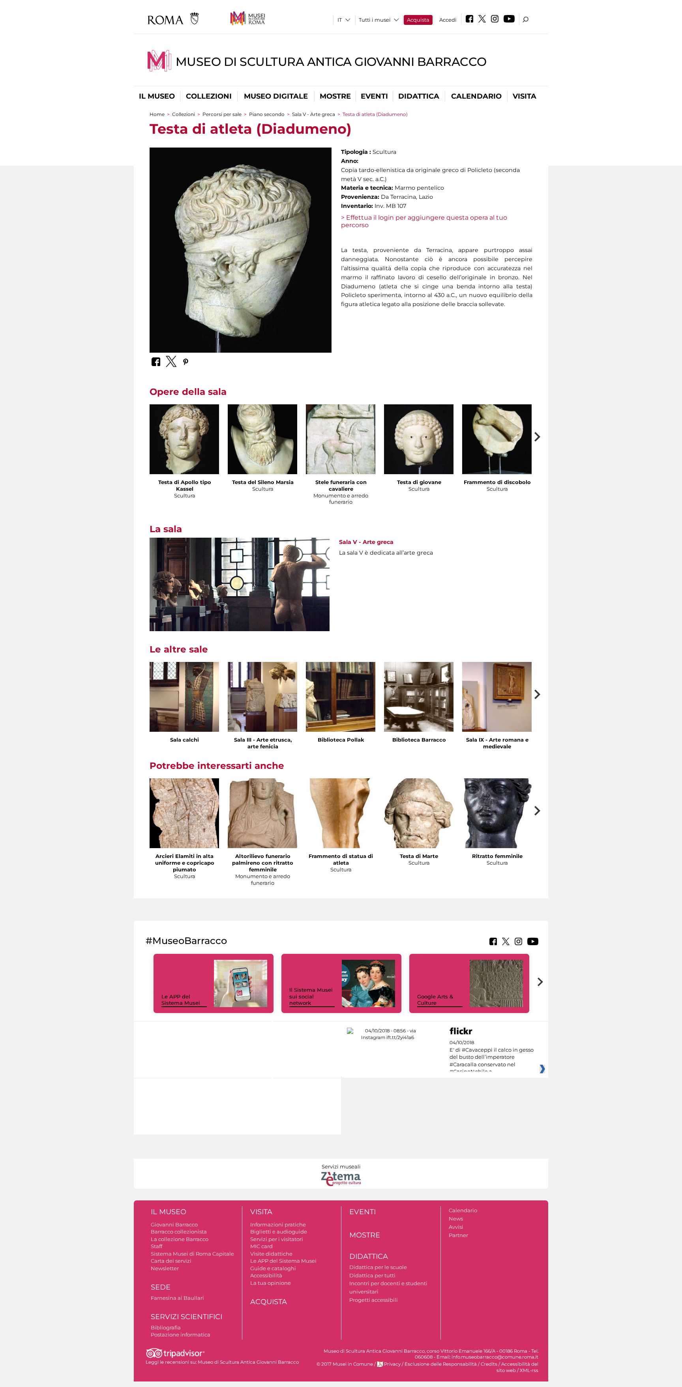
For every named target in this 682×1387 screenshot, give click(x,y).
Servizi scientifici (186, 1316)
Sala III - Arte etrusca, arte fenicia (263, 743)
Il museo (157, 96)
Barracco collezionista (179, 1231)
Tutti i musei (375, 20)
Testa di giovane (419, 482)
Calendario (476, 96)
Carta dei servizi (171, 1261)
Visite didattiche (271, 1254)
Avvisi (456, 1227)
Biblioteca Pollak (341, 739)
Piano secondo (267, 114)
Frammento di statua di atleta (341, 859)
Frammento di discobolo (497, 482)
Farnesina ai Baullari (177, 1298)
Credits (489, 1364)
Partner (458, 1235)
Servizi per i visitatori (276, 1239)
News (456, 1218)
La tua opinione (270, 1283)
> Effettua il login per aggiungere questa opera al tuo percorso (424, 221)
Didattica (418, 96)
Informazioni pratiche (278, 1224)
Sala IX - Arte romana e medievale (497, 743)
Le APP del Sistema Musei (180, 999)
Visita (524, 96)
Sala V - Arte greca (313, 114)
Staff (156, 1246)
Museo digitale (276, 96)
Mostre (335, 96)
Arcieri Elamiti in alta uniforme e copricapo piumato (184, 863)
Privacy (392, 1364)
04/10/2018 (492, 1057)
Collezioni (209, 96)
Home (157, 114)
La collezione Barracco (179, 1239)
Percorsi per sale (222, 114)
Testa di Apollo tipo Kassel (184, 485)
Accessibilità (266, 1275)
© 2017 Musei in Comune (345, 1364)
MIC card (261, 1246)
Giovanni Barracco (174, 1224)
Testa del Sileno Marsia (263, 482)
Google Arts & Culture (435, 999)
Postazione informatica (180, 1334)
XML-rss (529, 1370)
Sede (160, 1287)
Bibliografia (166, 1327)
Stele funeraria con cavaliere (341, 485)
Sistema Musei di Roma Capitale (192, 1254)
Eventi (374, 96)
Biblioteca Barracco (419, 739)
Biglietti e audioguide (278, 1231)
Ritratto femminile (497, 856)
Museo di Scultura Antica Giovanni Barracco (331, 61)
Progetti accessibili (373, 1300)
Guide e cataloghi (273, 1268)
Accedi (448, 20)
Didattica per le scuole (378, 1267)
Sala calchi (184, 739)
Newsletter (165, 1268)
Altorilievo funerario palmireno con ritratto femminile (262, 863)
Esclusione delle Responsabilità (441, 1364)
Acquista (418, 20)
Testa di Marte (419, 856)
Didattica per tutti (372, 1275)
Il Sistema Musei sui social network (311, 996)
